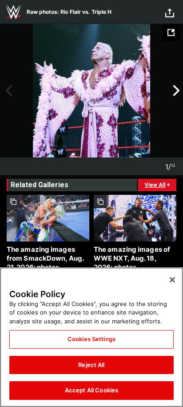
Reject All (91, 364)
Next (175, 90)
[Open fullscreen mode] (171, 32)
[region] (91, 337)
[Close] (172, 280)
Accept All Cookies (91, 390)
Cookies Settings (91, 339)
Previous (8, 90)
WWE (13, 12)
